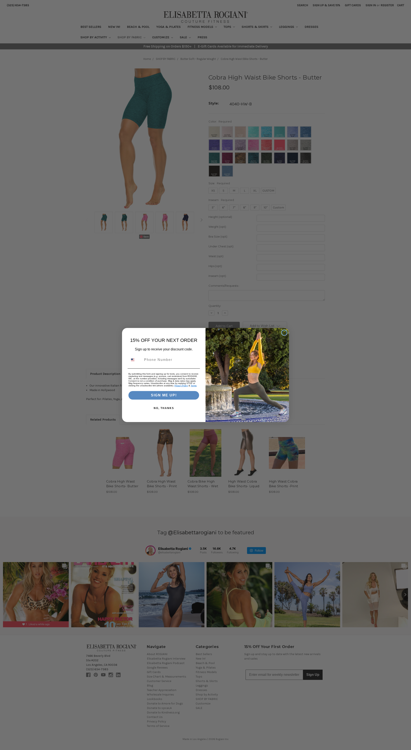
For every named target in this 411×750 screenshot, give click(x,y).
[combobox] (135, 360)
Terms (194, 385)
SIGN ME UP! (164, 395)
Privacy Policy (181, 385)
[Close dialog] (284, 332)
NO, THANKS (164, 408)
